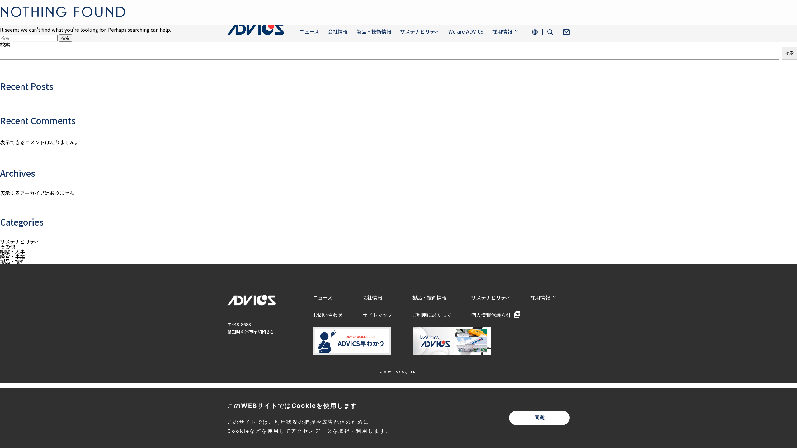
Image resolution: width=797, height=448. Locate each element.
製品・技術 (12, 261)
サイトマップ (377, 315)
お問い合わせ (328, 315)
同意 (540, 417)
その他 (7, 246)
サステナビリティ (420, 31)
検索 (789, 53)
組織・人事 (12, 251)
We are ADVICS (465, 31)
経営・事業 (12, 256)
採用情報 (502, 31)
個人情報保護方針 (491, 314)
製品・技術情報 (373, 31)
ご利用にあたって (431, 315)
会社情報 (338, 31)
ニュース (309, 31)
